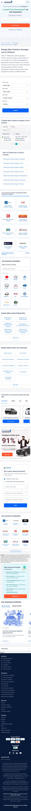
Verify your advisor (5, 730)
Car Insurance (7, 42)
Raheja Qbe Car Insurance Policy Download (8, 331)
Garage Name (6, 133)
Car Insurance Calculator (8, 365)
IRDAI (2, 759)
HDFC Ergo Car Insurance (15, 534)
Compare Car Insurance (23, 359)
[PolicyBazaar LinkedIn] (16, 753)
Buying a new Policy (12, 479)
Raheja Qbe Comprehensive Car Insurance (8, 325)
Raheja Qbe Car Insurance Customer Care (23, 324)
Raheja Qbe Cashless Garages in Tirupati (14, 184)
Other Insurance (7, 669)
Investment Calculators (8, 675)
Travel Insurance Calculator (8, 692)
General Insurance (7, 658)
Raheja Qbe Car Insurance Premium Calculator (23, 331)
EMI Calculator (4, 683)
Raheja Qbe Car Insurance (8, 318)
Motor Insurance (8, 353)
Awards (3, 709)
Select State (5, 94)
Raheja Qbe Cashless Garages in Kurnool (13, 171)
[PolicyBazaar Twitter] (13, 753)
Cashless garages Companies (8, 253)
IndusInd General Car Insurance (15, 545)
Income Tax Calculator (6, 679)
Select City (4, 101)
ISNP (2, 726)
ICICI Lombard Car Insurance (25, 534)
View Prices (15, 25)
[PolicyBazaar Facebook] (9, 753)
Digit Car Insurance (25, 524)
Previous (13, 143)
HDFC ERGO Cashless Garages (8, 220)
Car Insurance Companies (8, 378)
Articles (3, 702)
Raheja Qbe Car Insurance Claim (23, 318)
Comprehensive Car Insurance (8, 371)
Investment (6, 664)
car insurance (21, 60)
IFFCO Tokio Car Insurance (5, 545)
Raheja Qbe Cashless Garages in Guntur (13, 163)
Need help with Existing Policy (15, 481)
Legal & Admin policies (6, 723)
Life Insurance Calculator (7, 688)
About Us (3, 717)
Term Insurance (7, 662)
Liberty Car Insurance (25, 545)
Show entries (9, 126)
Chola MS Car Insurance (15, 524)
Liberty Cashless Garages (8, 247)
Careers (3, 721)
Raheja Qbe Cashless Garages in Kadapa (14, 167)
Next (19, 143)
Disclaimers (4, 648)
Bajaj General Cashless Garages (8, 206)
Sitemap (3, 719)
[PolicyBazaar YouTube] (20, 753)
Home (2, 42)
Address (17, 133)
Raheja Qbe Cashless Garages (6, 44)
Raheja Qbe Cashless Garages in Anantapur (14, 159)
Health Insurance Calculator (8, 690)
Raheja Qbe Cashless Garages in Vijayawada (14, 180)
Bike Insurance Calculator (7, 696)
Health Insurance (7, 667)
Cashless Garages (15, 42)
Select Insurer (5, 82)
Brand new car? (15, 29)
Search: (5, 130)
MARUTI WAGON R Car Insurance (11, 417)
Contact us (3, 728)
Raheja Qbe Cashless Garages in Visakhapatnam (15, 175)
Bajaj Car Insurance (6, 524)
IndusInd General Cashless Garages (22, 233)
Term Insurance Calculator (7, 681)
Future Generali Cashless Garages (22, 206)
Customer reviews (5, 704)
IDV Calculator (22, 371)
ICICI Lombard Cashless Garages (22, 220)
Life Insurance (6, 660)
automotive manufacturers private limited (7, 138)
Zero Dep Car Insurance (8, 359)
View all (15, 337)
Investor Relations (5, 732)
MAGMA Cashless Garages (22, 247)
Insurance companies (6, 707)
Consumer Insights (5, 711)
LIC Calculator (4, 686)
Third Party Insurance (23, 365)
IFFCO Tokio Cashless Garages (8, 233)
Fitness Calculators (7, 677)
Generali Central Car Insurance (5, 534)
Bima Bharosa (7, 759)
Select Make (5, 88)
